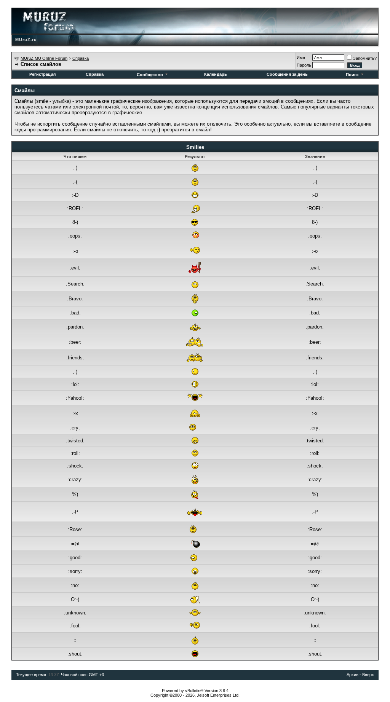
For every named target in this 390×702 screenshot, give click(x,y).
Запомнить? (365, 58)
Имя (301, 57)
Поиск (352, 74)
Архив (352, 674)
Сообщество (150, 74)
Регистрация (42, 74)
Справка (80, 58)
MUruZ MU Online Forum (44, 58)
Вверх (368, 674)
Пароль (304, 65)
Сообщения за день (287, 74)
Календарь (215, 74)
